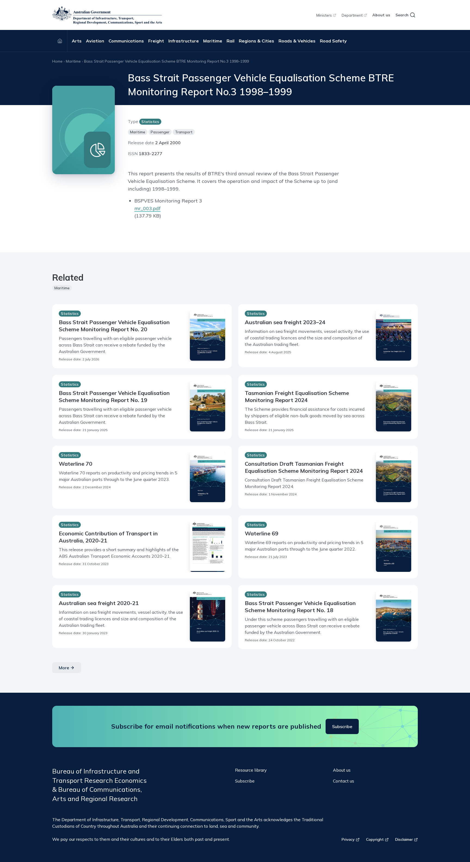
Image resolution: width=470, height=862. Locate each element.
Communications (126, 41)
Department (352, 15)
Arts (77, 41)
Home (57, 61)
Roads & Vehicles (297, 41)
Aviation (95, 41)
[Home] (59, 41)
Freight (156, 41)
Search (402, 15)
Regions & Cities (256, 41)
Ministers (324, 15)
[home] (107, 15)
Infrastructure (183, 41)
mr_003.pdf (147, 208)
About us (381, 15)
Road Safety (333, 41)
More (64, 667)
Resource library (251, 770)
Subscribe (342, 726)
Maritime (212, 41)
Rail (230, 41)
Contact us (343, 781)
